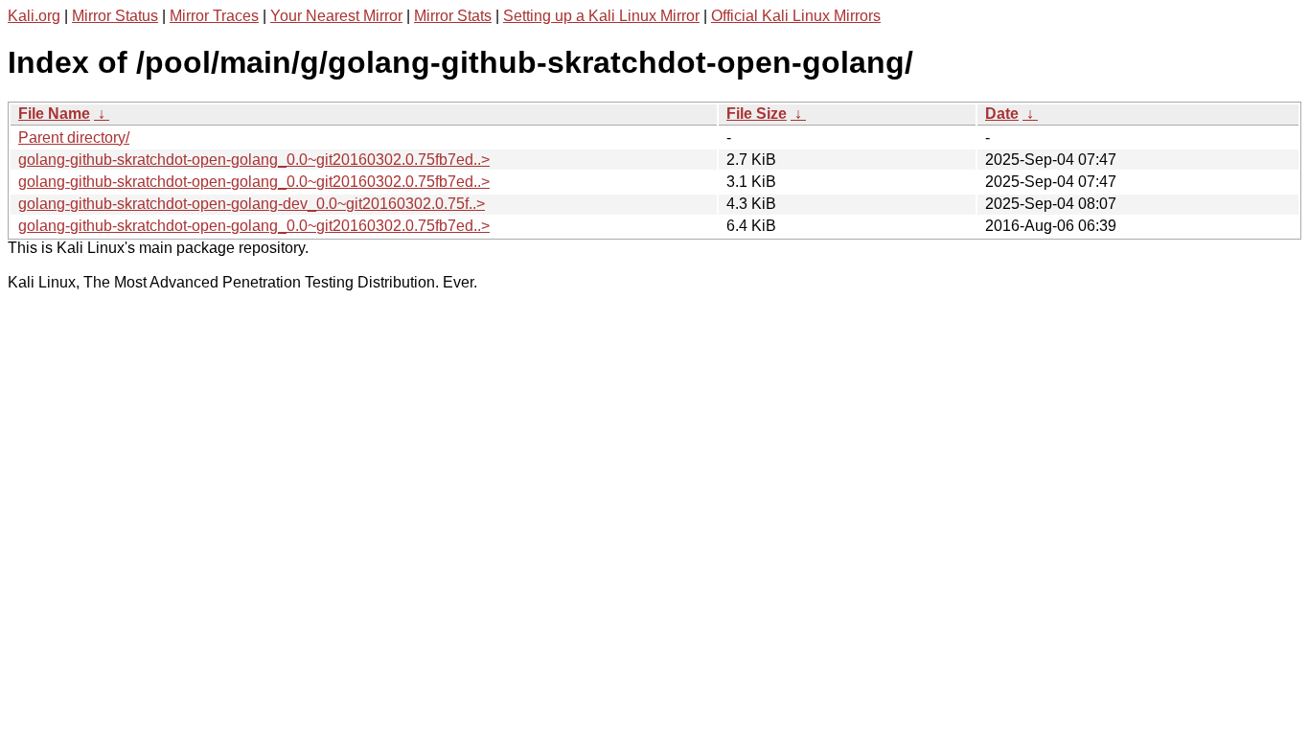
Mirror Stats (453, 16)
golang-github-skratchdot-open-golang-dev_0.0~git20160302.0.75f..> (251, 204)
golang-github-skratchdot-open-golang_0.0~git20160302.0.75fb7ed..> (254, 159)
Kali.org (34, 16)
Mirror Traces (214, 16)
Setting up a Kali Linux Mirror (601, 16)
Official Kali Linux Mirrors (796, 16)
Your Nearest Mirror (336, 16)
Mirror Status (115, 16)
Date (1002, 113)
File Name (54, 113)
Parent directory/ (73, 137)
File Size (756, 113)
